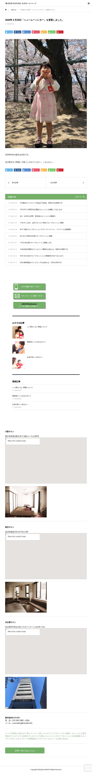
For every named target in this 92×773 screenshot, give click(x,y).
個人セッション (47, 736)
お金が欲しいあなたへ (35, 357)
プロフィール (59, 733)
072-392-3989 (18, 720)
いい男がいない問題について (37, 327)
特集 (14, 733)
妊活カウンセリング (31, 736)
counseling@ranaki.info (22, 723)
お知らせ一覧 (80, 197)
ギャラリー (22, 738)
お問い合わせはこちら (25, 750)
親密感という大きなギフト (36, 342)
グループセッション (63, 736)
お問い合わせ (62, 738)
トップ (8, 733)
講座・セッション (73, 733)
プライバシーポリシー (46, 738)
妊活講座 (77, 736)
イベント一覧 (35, 733)
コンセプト (47, 733)
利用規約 (32, 738)
